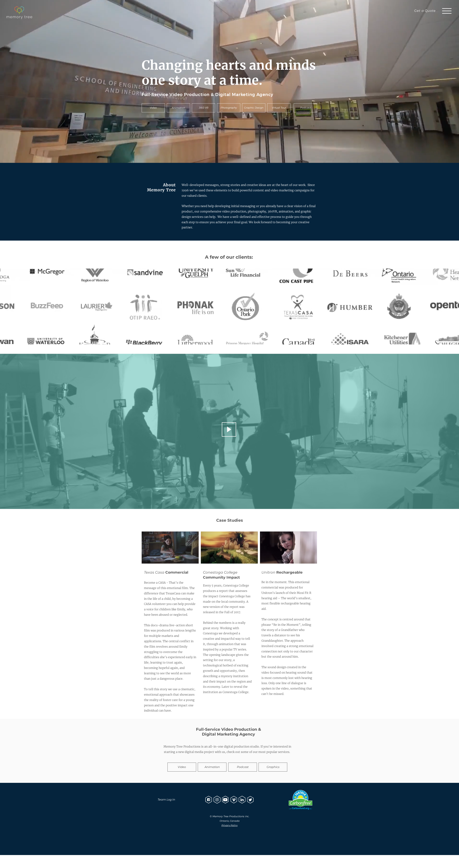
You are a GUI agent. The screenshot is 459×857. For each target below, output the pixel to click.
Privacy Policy (229, 825)
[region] (229, 425)
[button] (446, 11)
